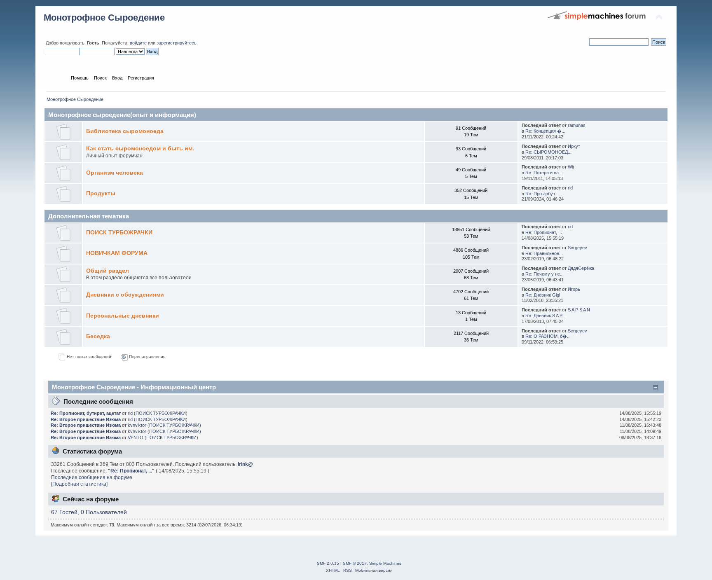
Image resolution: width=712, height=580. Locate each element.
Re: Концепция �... (545, 131)
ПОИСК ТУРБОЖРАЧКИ (119, 232)
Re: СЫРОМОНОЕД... (548, 152)
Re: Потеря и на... (543, 172)
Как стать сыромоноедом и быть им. (140, 148)
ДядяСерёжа (581, 268)
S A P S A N (579, 309)
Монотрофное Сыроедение (104, 17)
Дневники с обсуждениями (125, 295)
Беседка (98, 336)
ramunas (577, 125)
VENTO (135, 437)
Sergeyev (577, 247)
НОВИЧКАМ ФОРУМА (117, 253)
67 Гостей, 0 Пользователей (89, 512)
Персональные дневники (122, 316)
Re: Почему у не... (544, 273)
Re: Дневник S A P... (545, 315)
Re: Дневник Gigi (542, 294)
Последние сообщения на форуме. (92, 477)
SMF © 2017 (355, 563)
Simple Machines (385, 563)
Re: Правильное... (544, 253)
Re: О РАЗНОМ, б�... (548, 336)
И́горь (574, 289)
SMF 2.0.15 (328, 563)
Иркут (574, 146)
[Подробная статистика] (79, 484)
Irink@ (245, 464)
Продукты (100, 193)
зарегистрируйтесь (177, 42)
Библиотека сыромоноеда (125, 131)
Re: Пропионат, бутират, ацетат (86, 413)
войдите (138, 42)
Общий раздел (107, 271)
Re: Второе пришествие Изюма (86, 419)
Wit (571, 166)
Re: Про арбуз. (540, 193)
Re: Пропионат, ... (543, 232)
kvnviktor (137, 425)
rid (570, 187)
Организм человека (114, 173)
